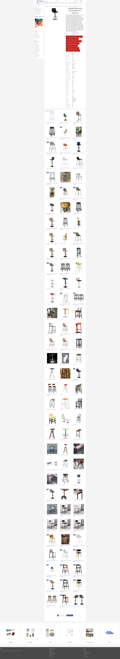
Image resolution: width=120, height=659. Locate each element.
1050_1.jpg (61, 409)
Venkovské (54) (37, 49)
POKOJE (63, 2)
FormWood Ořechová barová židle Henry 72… (66, 575)
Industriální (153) (37, 45)
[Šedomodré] (35, 24)
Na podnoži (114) (37, 35)
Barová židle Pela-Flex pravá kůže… (78, 122)
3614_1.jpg (74, 424)
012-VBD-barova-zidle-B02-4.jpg (51, 409)
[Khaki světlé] (40, 22)
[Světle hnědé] (38, 22)
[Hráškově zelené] (42, 24)
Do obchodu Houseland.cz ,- (73, 50)
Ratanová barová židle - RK (77, 137)
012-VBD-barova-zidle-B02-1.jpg (77, 454)
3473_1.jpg (48, 303)
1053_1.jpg (61, 469)
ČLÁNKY (80, 2)
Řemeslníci (50, 651)
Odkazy (85, 651)
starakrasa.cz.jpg (75, 228)
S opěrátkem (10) (37, 37)
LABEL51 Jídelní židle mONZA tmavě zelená (66, 198)
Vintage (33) (36, 57)
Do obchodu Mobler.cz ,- (72, 39)
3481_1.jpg (74, 273)
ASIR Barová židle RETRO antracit (78, 530)
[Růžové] (38, 25)
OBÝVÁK (59, 2)
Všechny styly (37, 41)
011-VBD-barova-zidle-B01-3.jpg (64, 454)
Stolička (74, 258)
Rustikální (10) (36, 54)
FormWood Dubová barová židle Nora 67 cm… (79, 560)
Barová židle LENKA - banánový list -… (65, 137)
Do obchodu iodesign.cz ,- (73, 48)
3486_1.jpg (48, 334)
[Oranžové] (42, 25)
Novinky (36, 7)
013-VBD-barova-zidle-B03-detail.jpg (51, 469)
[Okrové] (37, 26)
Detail (57, 123)
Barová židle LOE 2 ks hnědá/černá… (65, 273)
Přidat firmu (50, 656)
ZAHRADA (70, 2)
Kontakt (85, 650)
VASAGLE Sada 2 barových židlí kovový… (66, 228)
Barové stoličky (75, 394)
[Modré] (37, 19)
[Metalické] (35, 21)
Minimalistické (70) (37, 50)
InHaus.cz (47, 6)
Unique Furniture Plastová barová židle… (65, 560)
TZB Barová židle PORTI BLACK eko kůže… (66, 288)
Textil (17, 650)
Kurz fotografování (86, 656)
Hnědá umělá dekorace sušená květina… (78, 152)
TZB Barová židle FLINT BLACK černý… (52, 137)
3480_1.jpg (61, 394)
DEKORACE (74, 2)
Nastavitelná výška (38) (38, 36)
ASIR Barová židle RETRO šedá (51, 530)
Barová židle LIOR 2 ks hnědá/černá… (52, 605)
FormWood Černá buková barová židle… (78, 575)
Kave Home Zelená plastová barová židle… (79, 198)
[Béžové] (37, 25)
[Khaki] (40, 21)
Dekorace (14, 650)
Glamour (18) (36, 44)
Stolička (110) (36, 33)
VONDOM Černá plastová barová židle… (52, 183)
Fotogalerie (8, 650)
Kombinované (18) (37, 48)
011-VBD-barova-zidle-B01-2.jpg (51, 439)
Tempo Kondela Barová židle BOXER (65, 303)
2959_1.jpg (74, 484)
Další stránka (70, 615)
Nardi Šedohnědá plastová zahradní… (52, 560)
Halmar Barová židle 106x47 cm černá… (52, 590)
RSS (84, 655)
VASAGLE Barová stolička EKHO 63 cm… (66, 545)
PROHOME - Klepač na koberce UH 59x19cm (66, 152)
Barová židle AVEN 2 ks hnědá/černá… (52, 394)
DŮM (77, 2)
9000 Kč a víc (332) (37, 14)
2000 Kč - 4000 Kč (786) (38, 11)
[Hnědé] (38, 21)
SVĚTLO (66, 2)
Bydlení (2, 650)
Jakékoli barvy (37, 18)
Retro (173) (36, 53)
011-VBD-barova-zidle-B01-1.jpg (77, 469)
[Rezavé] (40, 24)
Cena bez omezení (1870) (38, 9)
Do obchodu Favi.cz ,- (72, 45)
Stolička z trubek (49, 198)
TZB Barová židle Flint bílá (50, 122)
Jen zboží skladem (37, 6)
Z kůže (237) (36, 31)
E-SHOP (47, 2)
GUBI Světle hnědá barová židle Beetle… (65, 334)
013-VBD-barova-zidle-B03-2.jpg (77, 439)
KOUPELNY (55, 2)
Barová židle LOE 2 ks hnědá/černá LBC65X (79, 303)
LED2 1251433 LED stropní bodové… (52, 575)
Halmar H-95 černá (75, 379)
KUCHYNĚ (51, 2)
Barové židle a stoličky (75, 33)
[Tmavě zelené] (42, 19)
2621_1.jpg (74, 334)
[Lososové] (40, 25)
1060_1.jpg (61, 439)
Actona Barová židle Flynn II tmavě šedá (78, 605)
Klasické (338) (36, 46)
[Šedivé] (42, 22)
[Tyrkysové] (35, 22)
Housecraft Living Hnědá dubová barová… (65, 605)
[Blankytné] (38, 19)
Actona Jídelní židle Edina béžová (77, 183)
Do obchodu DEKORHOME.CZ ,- (74, 41)
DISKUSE (38, 4)
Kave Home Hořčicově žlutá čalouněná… (52, 545)
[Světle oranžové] (35, 26)
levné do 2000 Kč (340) (38, 10)
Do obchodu (53, 123)
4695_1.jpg (74, 364)
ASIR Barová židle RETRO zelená (64, 515)
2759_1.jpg (48, 424)
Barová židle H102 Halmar (50, 213)
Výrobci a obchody (51, 650)
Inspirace (4, 650)
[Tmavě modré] (40, 19)
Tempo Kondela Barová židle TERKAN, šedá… (53, 273)
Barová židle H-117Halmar (63, 122)
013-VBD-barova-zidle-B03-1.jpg (51, 484)
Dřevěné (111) (36, 32)
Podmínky (50, 655)
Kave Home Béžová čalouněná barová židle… (53, 152)
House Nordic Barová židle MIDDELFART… (53, 228)
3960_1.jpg (74, 409)
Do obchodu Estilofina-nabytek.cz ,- (74, 36)
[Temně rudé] (37, 21)
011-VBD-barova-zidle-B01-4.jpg (51, 379)
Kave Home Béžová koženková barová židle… (79, 545)
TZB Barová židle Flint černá (77, 213)
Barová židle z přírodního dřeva (64, 379)
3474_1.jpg (48, 288)
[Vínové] (37, 22)
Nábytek (11, 650)
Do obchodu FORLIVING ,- (73, 43)
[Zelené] (42, 21)
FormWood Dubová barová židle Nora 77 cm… (79, 590)
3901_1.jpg (74, 349)
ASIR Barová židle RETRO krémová (78, 515)
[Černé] (35, 19)
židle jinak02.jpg (49, 454)
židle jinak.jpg (48, 515)
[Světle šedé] (35, 25)
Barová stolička (62, 364)
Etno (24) (36, 42)
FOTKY (39, 2)
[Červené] (37, 24)
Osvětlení (19, 650)
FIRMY (43, 2)
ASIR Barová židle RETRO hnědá (64, 530)
